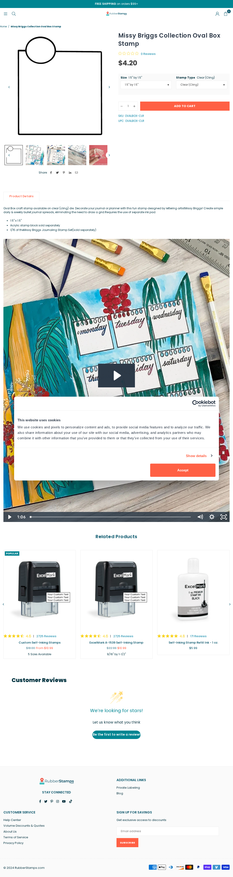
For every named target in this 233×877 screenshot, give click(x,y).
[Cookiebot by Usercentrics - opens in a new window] (195, 403)
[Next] (109, 87)
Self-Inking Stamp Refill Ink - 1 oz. (193, 642)
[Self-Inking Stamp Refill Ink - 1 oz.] (193, 589)
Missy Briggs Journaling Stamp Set (48, 230)
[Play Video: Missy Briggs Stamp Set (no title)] (116, 375)
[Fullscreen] (224, 517)
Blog (119, 793)
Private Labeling (128, 787)
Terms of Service (15, 837)
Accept (182, 470)
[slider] (110, 517)
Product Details (21, 196)
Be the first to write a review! (116, 734)
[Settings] (217, 14)
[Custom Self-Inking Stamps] (40, 589)
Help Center (12, 820)
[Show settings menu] (212, 517)
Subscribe (127, 842)
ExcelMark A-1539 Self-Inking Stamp (116, 642)
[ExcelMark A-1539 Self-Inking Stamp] (116, 589)
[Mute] (200, 517)
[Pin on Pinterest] (64, 173)
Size (131, 77)
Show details (196, 456)
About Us (10, 831)
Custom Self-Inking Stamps (40, 642)
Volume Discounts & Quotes (24, 825)
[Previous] (9, 87)
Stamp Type (195, 77)
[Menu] (5, 13)
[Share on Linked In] (70, 173)
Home (3, 26)
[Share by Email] (76, 173)
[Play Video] (9, 517)
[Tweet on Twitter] (57, 173)
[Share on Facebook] (51, 173)
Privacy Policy (13, 843)
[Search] (14, 13)
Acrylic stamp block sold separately (35, 225)
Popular (12, 553)
